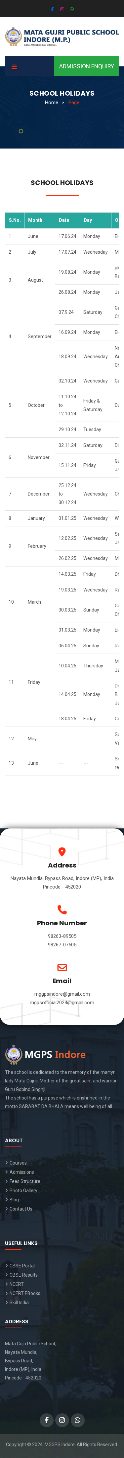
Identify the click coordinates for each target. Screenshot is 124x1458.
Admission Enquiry (86, 66)
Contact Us (21, 1209)
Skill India (19, 1302)
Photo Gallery (23, 1190)
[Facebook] (52, 9)
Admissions (22, 1172)
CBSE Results (24, 1275)
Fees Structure (25, 1181)
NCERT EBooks (25, 1293)
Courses (18, 1163)
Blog (14, 1199)
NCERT (17, 1284)
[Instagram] (62, 9)
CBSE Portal (22, 1265)
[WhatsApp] (72, 9)
